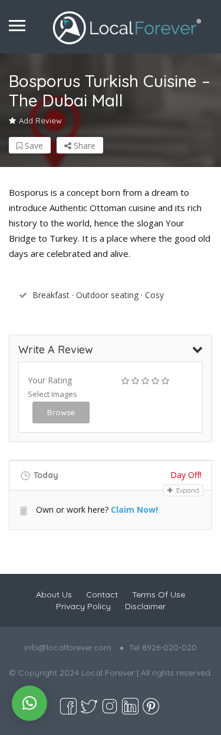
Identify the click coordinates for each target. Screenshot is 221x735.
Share (83, 145)
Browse (61, 412)
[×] (29, 703)
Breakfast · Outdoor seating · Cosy (98, 294)
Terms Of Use (158, 594)
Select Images (52, 394)
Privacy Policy (83, 606)
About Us (54, 594)
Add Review (40, 120)
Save (32, 145)
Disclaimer (145, 606)
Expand (186, 490)
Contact (102, 594)
